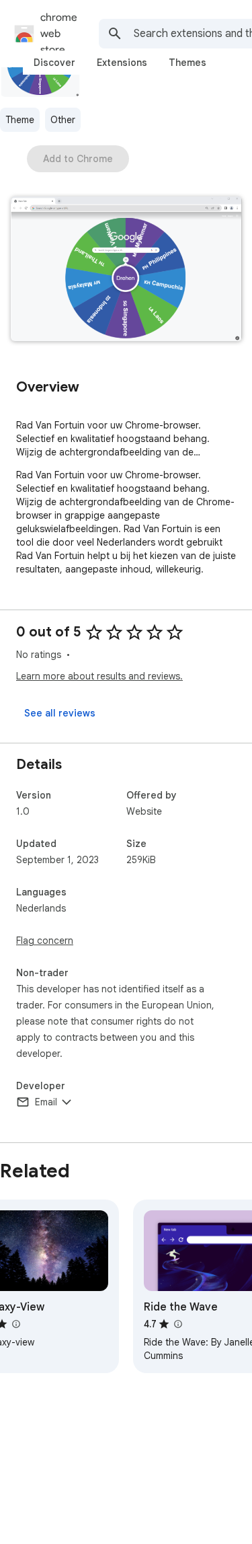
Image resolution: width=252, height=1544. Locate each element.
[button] (126, 270)
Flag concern (44, 940)
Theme (19, 120)
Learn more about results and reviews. (99, 676)
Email (46, 1102)
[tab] (54, 62)
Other (62, 120)
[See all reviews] (59, 713)
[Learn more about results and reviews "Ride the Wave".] (177, 1324)
